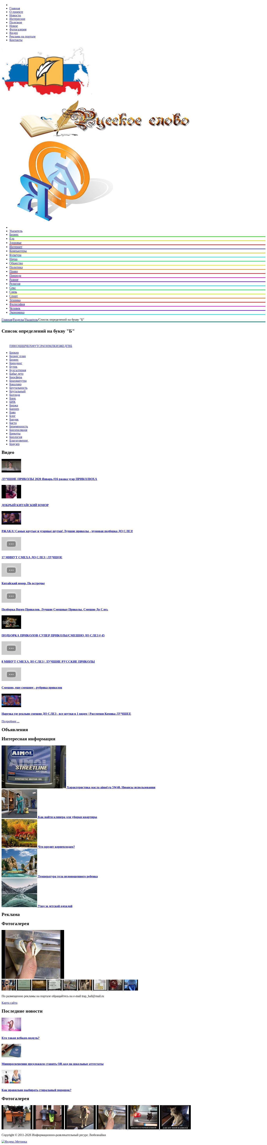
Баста (13, 423)
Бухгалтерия (17, 370)
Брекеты (15, 433)
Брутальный (17, 391)
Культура (15, 255)
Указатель (15, 231)
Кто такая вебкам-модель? (20, 1038)
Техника (15, 300)
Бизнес (14, 234)
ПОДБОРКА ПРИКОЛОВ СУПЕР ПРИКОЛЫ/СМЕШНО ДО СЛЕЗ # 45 (53, 635)
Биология (15, 437)
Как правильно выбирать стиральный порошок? (36, 1090)
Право (13, 271)
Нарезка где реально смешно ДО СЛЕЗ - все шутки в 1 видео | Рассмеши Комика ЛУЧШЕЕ (66, 713)
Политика (16, 267)
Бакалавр (15, 384)
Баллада (14, 394)
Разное (13, 279)
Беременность (18, 426)
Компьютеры (18, 251)
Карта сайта (9, 1002)
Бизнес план (17, 356)
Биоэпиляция (18, 430)
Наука (13, 259)
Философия (17, 304)
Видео (13, 33)
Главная (14, 8)
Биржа (13, 405)
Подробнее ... (10, 721)
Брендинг (15, 363)
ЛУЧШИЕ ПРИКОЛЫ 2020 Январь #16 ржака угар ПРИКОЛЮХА (49, 479)
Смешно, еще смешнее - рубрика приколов (32, 687)
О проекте (16, 11)
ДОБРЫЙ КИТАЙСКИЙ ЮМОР (25, 505)
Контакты (15, 40)
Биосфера (15, 377)
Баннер (14, 409)
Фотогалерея (17, 29)
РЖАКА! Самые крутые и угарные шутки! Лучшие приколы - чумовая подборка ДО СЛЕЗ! (67, 531)
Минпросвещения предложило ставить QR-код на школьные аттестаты (53, 1064)
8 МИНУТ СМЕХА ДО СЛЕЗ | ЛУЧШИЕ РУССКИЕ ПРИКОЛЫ (48, 661)
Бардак (14, 419)
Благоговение (19, 440)
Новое (13, 26)
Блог (12, 416)
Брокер (14, 352)
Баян (12, 412)
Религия (14, 283)
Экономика (16, 312)
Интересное (17, 19)
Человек (14, 308)
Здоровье (15, 242)
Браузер (14, 444)
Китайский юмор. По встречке (23, 583)
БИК (12, 401)
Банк (12, 398)
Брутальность (18, 387)
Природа (15, 275)
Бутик (13, 366)
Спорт (13, 296)
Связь (13, 292)
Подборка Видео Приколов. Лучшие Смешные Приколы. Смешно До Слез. (55, 609)
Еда (11, 238)
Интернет (15, 246)
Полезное (15, 22)
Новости (15, 15)
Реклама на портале (22, 36)
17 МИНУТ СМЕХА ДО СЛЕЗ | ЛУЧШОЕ (32, 557)
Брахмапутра (18, 380)
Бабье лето (16, 373)
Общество (16, 263)
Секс (12, 287)
